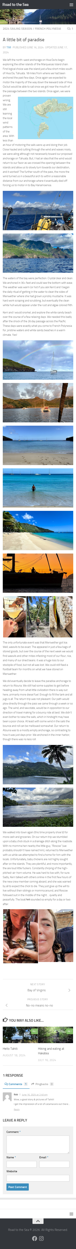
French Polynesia (48, 28)
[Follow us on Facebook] (34, 1238)
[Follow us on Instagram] (41, 1238)
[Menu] (71, 4)
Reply (17, 1109)
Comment (13, 1132)
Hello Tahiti (10, 1048)
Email (43, 1157)
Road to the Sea (15, 4)
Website (11, 1171)
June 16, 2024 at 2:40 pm (35, 1094)
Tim (8, 47)
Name (11, 1157)
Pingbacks (44, 1084)
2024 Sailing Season (17, 28)
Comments (18, 1084)
